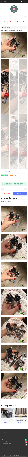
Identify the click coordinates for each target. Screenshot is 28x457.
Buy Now (7, 193)
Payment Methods (6, 441)
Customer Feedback (6, 437)
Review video (5, 439)
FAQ (3, 452)
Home (4, 27)
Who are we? (5, 436)
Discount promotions (6, 443)
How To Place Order (6, 450)
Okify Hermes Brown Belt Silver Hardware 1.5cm (20, 420)
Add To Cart (21, 193)
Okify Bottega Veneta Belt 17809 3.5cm (7, 420)
